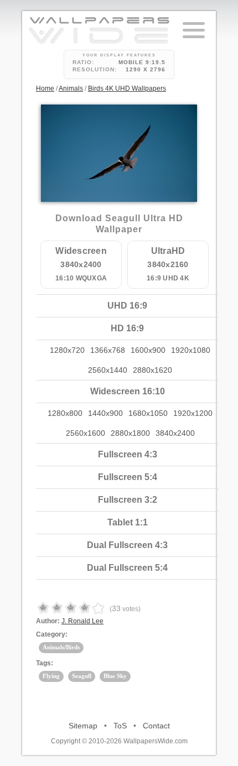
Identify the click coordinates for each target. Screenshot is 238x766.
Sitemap (83, 725)
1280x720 (67, 350)
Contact (156, 725)
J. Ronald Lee (82, 621)
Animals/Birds (61, 647)
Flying (51, 676)
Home (45, 88)
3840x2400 (175, 433)
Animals (71, 88)
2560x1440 (107, 370)
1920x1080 (190, 350)
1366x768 (107, 350)
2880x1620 (152, 370)
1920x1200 (193, 413)
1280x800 (65, 413)
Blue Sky (115, 676)
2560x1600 (85, 433)
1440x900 (105, 413)
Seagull (81, 676)
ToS (120, 725)
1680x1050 (148, 413)
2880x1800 (130, 433)
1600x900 (148, 350)
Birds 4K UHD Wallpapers (127, 88)
